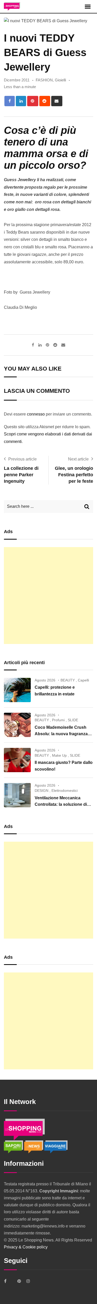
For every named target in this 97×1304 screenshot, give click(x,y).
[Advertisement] (48, 595)
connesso (36, 414)
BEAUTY (68, 680)
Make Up (59, 755)
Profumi (58, 720)
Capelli (83, 680)
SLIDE (73, 720)
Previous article (22, 459)
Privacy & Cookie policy (26, 1247)
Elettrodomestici (64, 790)
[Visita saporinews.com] (14, 1146)
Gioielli (60, 80)
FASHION (44, 80)
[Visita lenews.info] (34, 1146)
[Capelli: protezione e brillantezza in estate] (17, 690)
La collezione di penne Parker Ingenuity (21, 475)
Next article (78, 459)
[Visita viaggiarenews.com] (56, 1146)
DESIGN (41, 790)
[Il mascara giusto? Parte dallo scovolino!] (17, 760)
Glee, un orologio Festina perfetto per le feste (74, 475)
